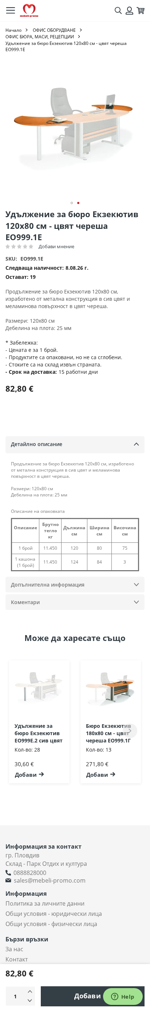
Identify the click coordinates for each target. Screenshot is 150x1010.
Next (130, 730)
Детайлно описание (36, 444)
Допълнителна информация (47, 584)
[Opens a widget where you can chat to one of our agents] (123, 997)
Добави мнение (56, 246)
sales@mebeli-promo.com (50, 880)
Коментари (25, 602)
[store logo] (29, 11)
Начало (13, 30)
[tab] (75, 444)
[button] (71, 202)
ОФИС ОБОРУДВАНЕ (54, 30)
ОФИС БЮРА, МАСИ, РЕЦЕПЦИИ (39, 37)
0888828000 (29, 873)
